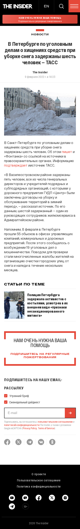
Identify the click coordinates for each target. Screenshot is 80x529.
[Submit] (70, 413)
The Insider (40, 72)
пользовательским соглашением (55, 421)
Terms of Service (46, 428)
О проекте (39, 474)
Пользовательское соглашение (39, 480)
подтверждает (15, 165)
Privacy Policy (30, 428)
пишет (67, 152)
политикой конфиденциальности (22, 424)
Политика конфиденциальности (39, 486)
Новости (40, 34)
